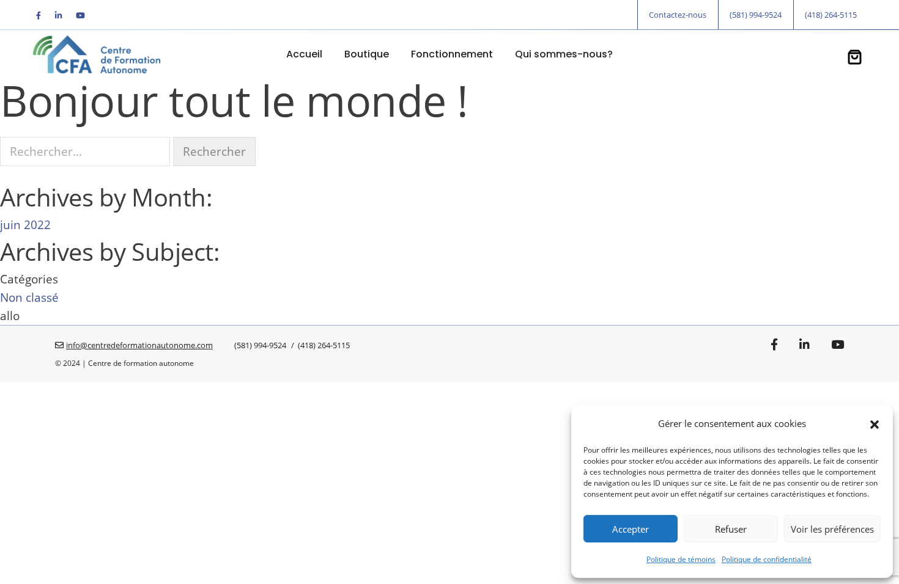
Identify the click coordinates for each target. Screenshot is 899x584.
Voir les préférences (832, 529)
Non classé (29, 297)
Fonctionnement (452, 54)
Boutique (366, 54)
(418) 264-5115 (831, 14)
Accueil (304, 54)
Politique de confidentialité (767, 559)
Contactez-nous (677, 14)
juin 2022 (25, 225)
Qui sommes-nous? (564, 54)
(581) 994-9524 (756, 14)
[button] (874, 423)
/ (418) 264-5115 (319, 345)
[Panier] (854, 59)
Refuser (731, 529)
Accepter (630, 529)
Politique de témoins (681, 559)
